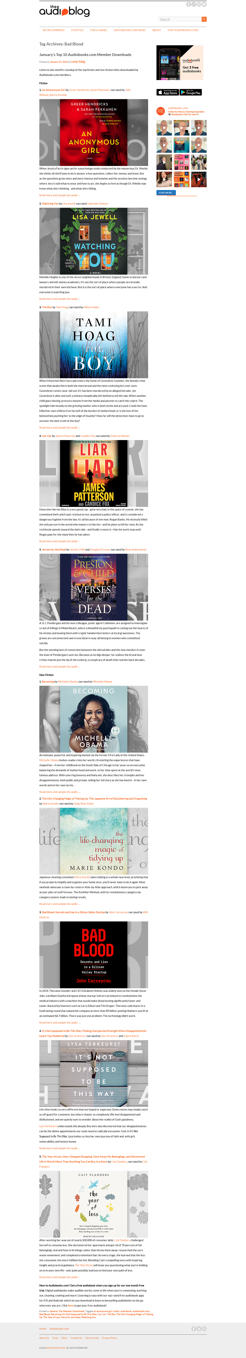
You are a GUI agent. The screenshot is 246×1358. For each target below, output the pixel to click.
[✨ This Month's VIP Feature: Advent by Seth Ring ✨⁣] (181, 145)
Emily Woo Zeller (84, 803)
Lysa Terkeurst (77, 1035)
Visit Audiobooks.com (183, 30)
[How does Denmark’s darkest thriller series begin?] (164, 145)
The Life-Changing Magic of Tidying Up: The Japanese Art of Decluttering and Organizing (94, 798)
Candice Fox (87, 435)
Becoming (48, 681)
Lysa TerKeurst (48, 1126)
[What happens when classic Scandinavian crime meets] (181, 128)
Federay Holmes (120, 435)
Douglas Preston (100, 549)
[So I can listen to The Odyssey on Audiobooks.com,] (199, 179)
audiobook (126, 1311)
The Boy (47, 307)
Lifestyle (77, 30)
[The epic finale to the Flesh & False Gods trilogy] (164, 179)
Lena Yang (78, 61)
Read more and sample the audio (60, 903)
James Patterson (65, 435)
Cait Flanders (119, 1161)
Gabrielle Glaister (97, 203)
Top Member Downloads (71, 1311)
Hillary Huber (92, 307)
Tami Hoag (62, 307)
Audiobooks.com (59, 1328)
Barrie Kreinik (58, 94)
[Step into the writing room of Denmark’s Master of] (164, 128)
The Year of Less (51, 1317)
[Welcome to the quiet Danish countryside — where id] (199, 145)
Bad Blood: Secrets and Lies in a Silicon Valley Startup (73, 912)
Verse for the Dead (70, 1317)
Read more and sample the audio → (60, 195)
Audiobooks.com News (130, 30)
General (54, 1311)
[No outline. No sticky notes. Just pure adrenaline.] (199, 128)
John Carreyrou (118, 912)
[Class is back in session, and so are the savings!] (199, 162)
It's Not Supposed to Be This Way (79, 1314)
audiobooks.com (141, 1311)
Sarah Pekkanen (100, 89)
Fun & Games (98, 30)
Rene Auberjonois (136, 549)
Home (42, 1328)
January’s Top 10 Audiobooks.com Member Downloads (85, 54)
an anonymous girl (103, 1311)
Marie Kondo (50, 803)
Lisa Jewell (68, 203)
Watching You (50, 203)
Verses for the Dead (54, 549)
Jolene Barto (131, 1035)
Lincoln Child (77, 549)
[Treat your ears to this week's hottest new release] (181, 162)
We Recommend (53, 30)
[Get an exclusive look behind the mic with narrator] (164, 162)
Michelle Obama (67, 681)
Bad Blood (44, 1314)
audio (116, 1311)
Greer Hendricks (79, 89)
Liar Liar (47, 435)
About (156, 30)
